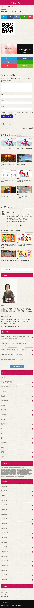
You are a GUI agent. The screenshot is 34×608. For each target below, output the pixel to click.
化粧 (15, 469)
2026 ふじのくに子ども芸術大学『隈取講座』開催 (15, 344)
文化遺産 (14, 472)
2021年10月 (4, 551)
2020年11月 (4, 561)
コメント (3, 81)
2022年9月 (4, 537)
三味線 (3, 377)
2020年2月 (4, 579)
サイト (2, 106)
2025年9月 (4, 500)
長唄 (2, 452)
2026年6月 (4, 491)
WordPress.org (5, 596)
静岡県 (22, 476)
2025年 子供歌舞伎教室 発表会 (13, 350)
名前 (2, 94)
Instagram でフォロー (18, 366)
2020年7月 (4, 570)
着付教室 (3, 442)
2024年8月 (4, 514)
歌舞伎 (3, 424)
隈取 (2, 456)
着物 (2, 447)
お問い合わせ (7, 602)
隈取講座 (17, 476)
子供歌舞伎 (4, 391)
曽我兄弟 (3, 414)
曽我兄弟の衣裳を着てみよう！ (13, 359)
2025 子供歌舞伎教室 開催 (12, 354)
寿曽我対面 (4, 400)
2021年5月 (4, 556)
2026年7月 (4, 486)
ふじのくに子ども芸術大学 (18, 467)
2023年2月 (4, 523)
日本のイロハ (17, 3)
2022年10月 (4, 533)
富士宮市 (25, 469)
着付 (2, 433)
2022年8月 (4, 542)
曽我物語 (14, 474)
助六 (11, 469)
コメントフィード (6, 594)
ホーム (2, 602)
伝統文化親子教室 (6, 382)
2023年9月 (4, 519)
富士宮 (3, 396)
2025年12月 (4, 495)
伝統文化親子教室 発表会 (9, 386)
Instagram (24, 225)
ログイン (3, 590)
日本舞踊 (3, 410)
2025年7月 (4, 505)
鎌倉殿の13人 (4, 476)
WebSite (10, 225)
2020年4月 (4, 575)
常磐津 (3, 405)
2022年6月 (4, 547)
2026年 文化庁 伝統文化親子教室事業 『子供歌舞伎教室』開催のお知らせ (15, 337)
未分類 (3, 419)
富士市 (30, 469)
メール (3, 100)
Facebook (17, 225)
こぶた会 (8, 467)
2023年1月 (4, 528)
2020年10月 (4, 565)
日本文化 (26, 472)
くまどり (3, 467)
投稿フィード (5, 592)
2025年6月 (4, 509)
